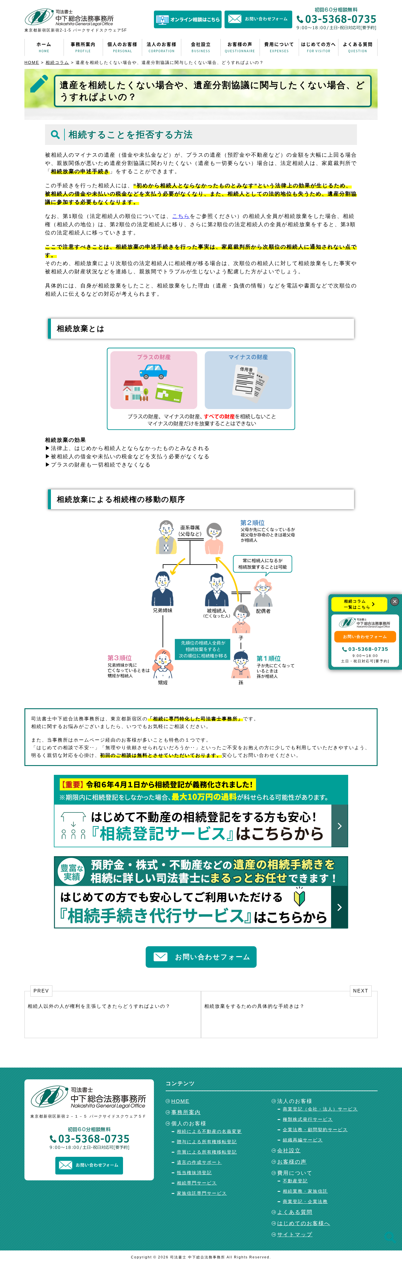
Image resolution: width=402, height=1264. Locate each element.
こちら (181, 216)
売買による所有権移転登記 (207, 1151)
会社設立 (201, 47)
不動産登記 (295, 1180)
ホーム (44, 47)
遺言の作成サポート (199, 1162)
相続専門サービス (197, 1182)
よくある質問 (358, 47)
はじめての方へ (318, 47)
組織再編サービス (303, 1139)
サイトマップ (295, 1234)
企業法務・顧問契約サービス (315, 1129)
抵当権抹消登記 (194, 1172)
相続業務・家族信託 (305, 1191)
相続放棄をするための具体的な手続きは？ (254, 1006)
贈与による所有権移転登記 (207, 1141)
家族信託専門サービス (202, 1193)
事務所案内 (83, 47)
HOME (31, 62)
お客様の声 (240, 47)
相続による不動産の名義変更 (209, 1131)
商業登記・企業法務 (305, 1201)
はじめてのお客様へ (303, 1223)
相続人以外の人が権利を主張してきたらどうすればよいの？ (99, 1006)
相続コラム (57, 62)
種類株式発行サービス (308, 1119)
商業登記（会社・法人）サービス (320, 1108)
